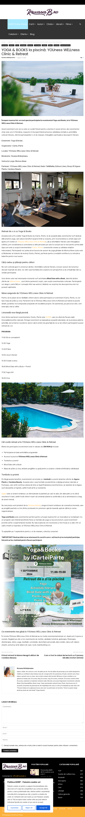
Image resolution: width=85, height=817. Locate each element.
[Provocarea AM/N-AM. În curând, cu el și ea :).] (34, 772)
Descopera (23, 45)
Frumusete (37, 45)
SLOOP (48, 317)
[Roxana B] (42, 12)
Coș (3, 809)
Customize (14, 808)
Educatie (30, 45)
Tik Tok (70, 809)
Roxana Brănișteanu (8, 57)
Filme (68, 24)
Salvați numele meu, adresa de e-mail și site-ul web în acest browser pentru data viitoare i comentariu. (41, 745)
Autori (40, 24)
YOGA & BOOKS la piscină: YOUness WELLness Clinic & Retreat (41, 51)
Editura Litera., (15, 281)
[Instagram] (7, 2)
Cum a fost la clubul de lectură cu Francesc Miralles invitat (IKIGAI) (63, 656)
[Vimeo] (14, 2)
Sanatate (56, 45)
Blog (32, 34)
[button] (80, 24)
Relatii (50, 45)
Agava (4, 494)
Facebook (62, 809)
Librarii (59, 24)
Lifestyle (44, 45)
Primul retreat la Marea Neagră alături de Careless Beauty (20, 656)
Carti (31, 24)
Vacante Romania (65, 45)
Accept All (43, 808)
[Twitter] (11, 2)
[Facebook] (4, 2)
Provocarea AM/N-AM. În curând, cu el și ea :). (47, 772)
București (18, 42)
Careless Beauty (34, 505)
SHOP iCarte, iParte (18, 24)
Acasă (3, 42)
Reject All (29, 808)
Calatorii (13, 34)
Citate (50, 24)
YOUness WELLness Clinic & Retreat (31, 242)
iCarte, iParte (37, 247)
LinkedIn (54, 809)
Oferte (23, 34)
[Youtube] (18, 2)
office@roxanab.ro (19, 776)
